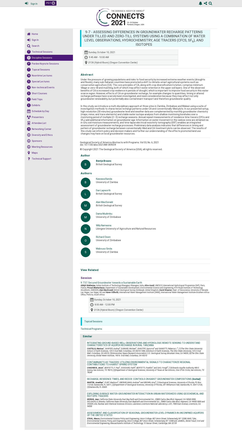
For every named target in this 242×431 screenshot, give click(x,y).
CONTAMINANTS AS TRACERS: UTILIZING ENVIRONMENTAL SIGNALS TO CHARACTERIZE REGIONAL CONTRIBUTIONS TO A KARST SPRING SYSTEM (138, 363)
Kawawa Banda (104, 179)
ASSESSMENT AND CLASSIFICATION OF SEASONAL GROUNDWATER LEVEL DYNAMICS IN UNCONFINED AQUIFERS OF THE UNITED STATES (145, 414)
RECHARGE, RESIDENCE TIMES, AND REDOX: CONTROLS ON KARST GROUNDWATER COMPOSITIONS (144, 379)
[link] (200, 3)
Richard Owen (103, 237)
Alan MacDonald (104, 202)
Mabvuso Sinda (104, 248)
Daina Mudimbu (104, 213)
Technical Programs (91, 329)
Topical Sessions (93, 321)
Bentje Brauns (103, 161)
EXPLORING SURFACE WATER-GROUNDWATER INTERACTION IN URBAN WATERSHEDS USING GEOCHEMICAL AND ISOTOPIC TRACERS (145, 394)
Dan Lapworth (103, 190)
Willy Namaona (103, 225)
